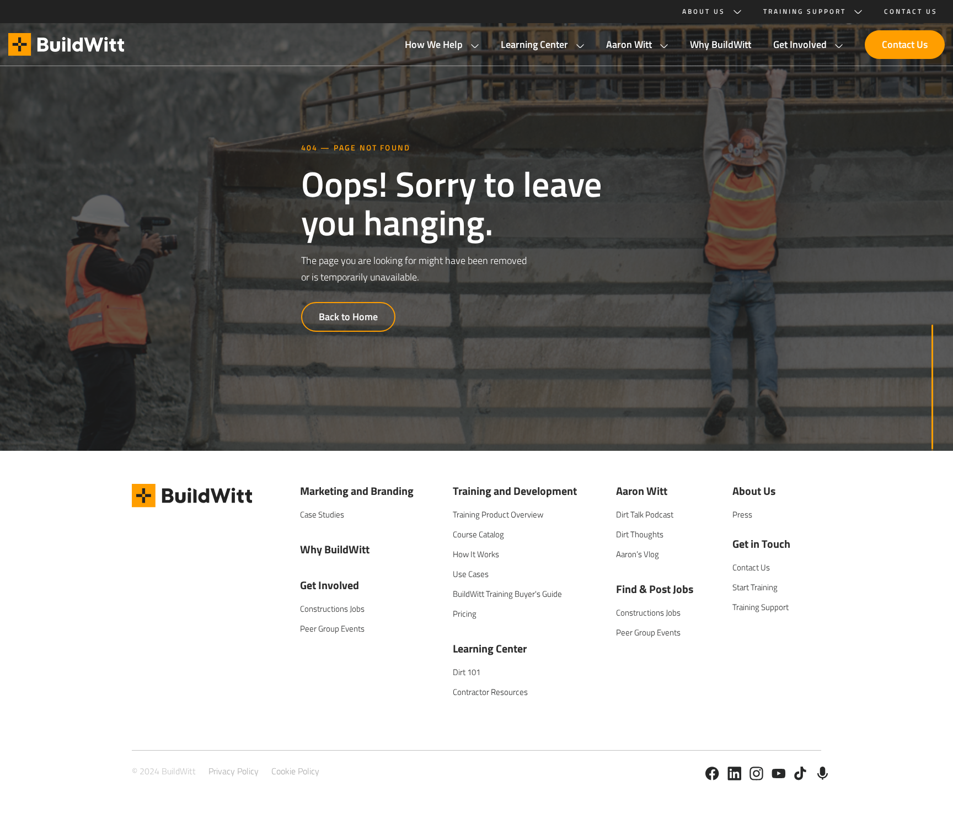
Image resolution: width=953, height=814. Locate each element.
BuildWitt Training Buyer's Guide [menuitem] (507, 593)
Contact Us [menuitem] (751, 567)
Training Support (804, 12)
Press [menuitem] (742, 514)
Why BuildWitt (720, 44)
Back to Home (348, 316)
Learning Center (534, 44)
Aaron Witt (629, 44)
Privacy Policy (233, 771)
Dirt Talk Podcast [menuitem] (644, 514)
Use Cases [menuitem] (471, 574)
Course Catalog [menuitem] (478, 534)
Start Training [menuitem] (755, 587)
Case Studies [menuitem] (322, 514)
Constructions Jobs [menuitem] (332, 608)
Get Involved (800, 44)
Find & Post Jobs (654, 589)
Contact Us (905, 44)
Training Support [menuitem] (760, 607)
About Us (703, 12)
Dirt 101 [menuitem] (466, 672)
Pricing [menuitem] (464, 613)
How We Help (434, 44)
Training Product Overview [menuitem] (498, 514)
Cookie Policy (295, 771)
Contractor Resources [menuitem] (490, 692)
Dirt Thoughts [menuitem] (639, 534)
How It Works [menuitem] (476, 554)
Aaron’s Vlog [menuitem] (637, 554)
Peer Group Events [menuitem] (332, 628)
